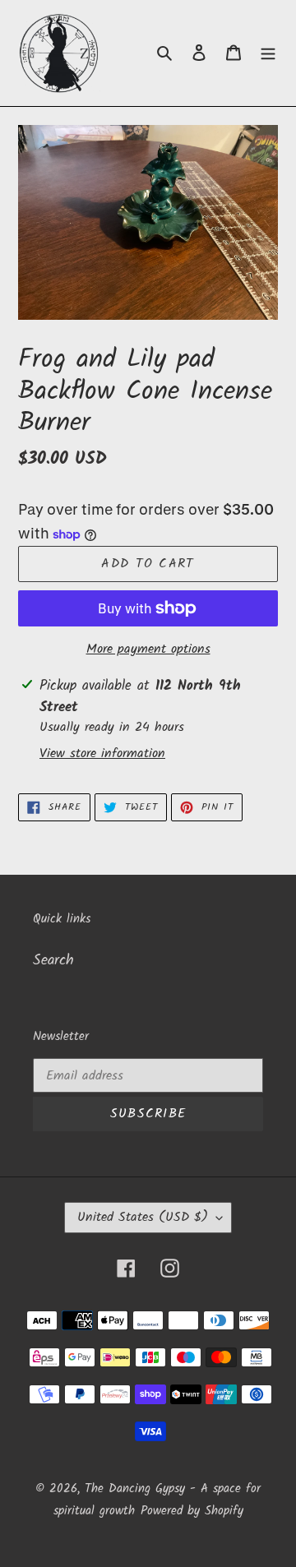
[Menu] (268, 53)
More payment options (148, 649)
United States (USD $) (142, 1217)
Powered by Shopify (192, 1511)
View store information (102, 754)
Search (53, 961)
